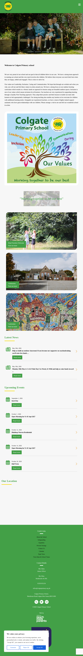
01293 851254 (41, 583)
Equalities (41, 543)
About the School (42, 537)
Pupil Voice (41, 554)
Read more (17, 357)
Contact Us (41, 548)
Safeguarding (41, 540)
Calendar (41, 551)
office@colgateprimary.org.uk (41, 588)
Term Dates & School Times (41, 557)
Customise (13, 647)
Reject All (26, 647)
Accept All (39, 647)
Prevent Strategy (41, 545)
